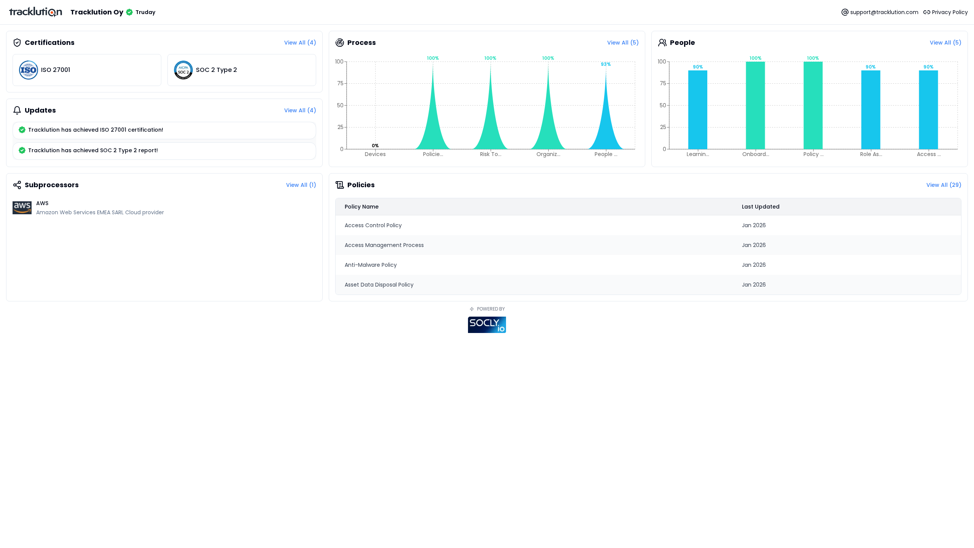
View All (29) (943, 185)
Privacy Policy (950, 12)
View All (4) (300, 42)
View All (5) (623, 42)
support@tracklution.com (884, 12)
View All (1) (301, 185)
